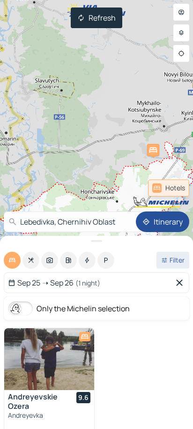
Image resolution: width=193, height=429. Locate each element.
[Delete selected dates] (181, 282)
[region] (49, 359)
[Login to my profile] (181, 12)
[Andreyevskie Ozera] (49, 359)
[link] (168, 188)
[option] (12, 260)
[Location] (181, 53)
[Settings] (181, 32)
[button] (153, 150)
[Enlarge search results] (96, 241)
